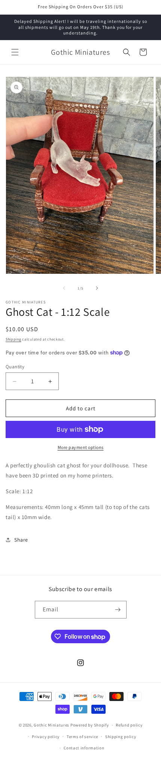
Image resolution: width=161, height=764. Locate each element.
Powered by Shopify (89, 725)
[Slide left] (64, 288)
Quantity (15, 366)
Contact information (84, 747)
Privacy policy (46, 736)
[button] (15, 52)
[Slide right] (97, 288)
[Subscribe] (118, 609)
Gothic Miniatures (51, 725)
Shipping (13, 339)
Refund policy (129, 725)
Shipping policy (120, 736)
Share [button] (21, 539)
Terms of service (82, 736)
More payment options (81, 447)
